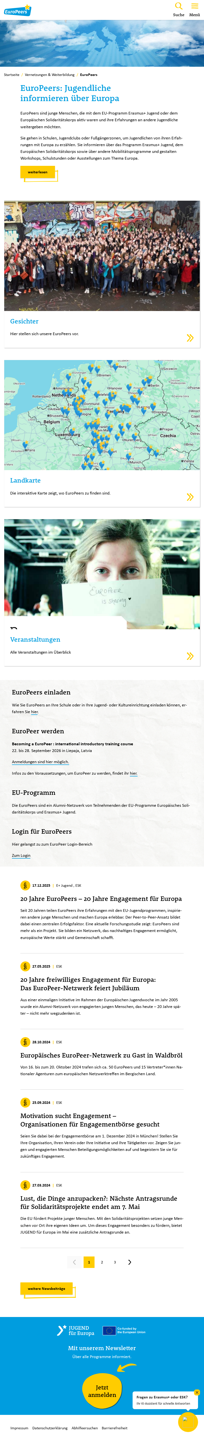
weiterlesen (38, 172)
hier (34, 711)
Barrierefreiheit (114, 1428)
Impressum (19, 1428)
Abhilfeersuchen (85, 1428)
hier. (134, 773)
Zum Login (21, 855)
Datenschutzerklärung (50, 1428)
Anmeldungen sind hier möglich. (40, 761)
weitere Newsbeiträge (46, 1288)
